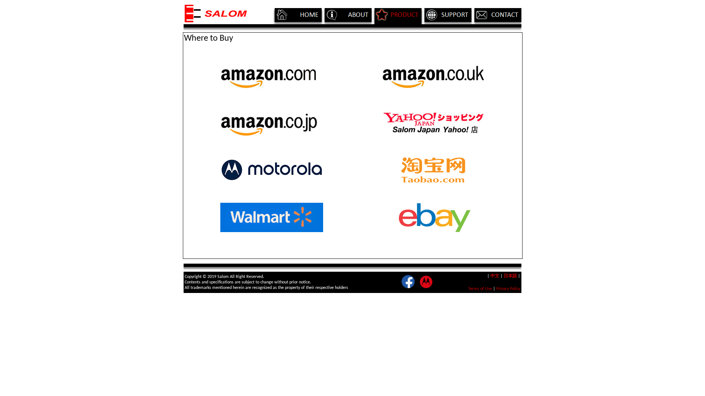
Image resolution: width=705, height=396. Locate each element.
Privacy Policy (508, 289)
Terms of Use (480, 289)
